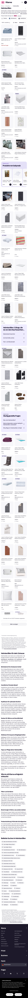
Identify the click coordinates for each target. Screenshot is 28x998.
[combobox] (22, 22)
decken (3, 720)
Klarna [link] (2, 6)
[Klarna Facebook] (4, 973)
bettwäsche (4, 659)
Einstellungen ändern (14, 990)
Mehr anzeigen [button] (14, 624)
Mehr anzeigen (23, 13)
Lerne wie (19, 15)
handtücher (11, 659)
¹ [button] (20, 43)
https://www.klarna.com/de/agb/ (10, 648)
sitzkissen (3, 737)
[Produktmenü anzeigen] (25, 8)
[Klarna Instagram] (24, 973)
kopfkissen (19, 659)
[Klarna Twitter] (17, 973)
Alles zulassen (18, 994)
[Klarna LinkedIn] (11, 973)
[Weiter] (25, 18)
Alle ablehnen (10, 994)
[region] (14, 988)
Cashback (18, 785)
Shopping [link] (7, 6)
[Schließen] (25, 980)
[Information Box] (9, 22)
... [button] (11, 6)
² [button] (18, 230)
